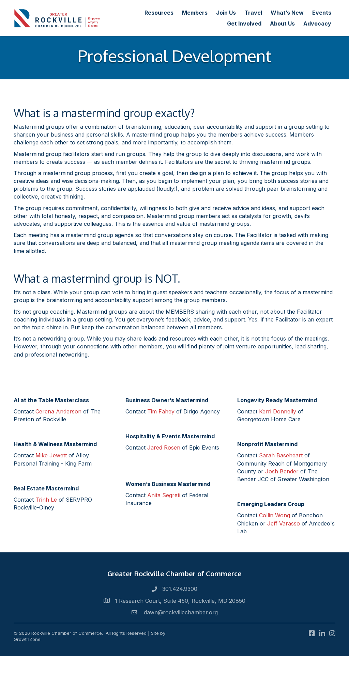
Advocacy (317, 23)
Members (195, 12)
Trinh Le (46, 499)
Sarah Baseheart (281, 455)
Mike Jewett (51, 455)
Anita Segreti (163, 495)
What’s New (287, 12)
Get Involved (244, 23)
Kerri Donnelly (277, 411)
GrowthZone (27, 639)
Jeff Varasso (283, 523)
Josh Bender (282, 471)
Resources (159, 12)
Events (321, 12)
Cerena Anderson (58, 411)
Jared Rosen (163, 447)
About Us (282, 23)
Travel (253, 12)
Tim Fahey (160, 411)
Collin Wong (274, 515)
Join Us (226, 12)
